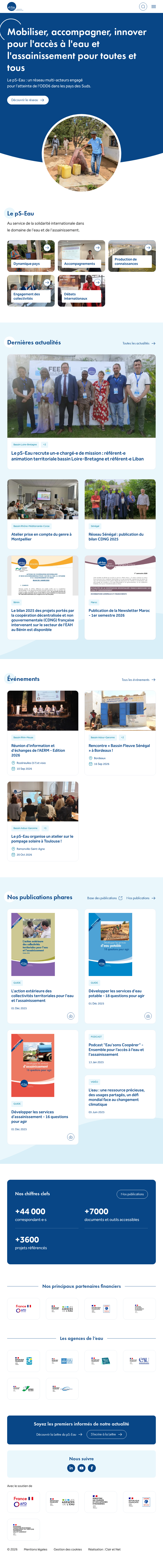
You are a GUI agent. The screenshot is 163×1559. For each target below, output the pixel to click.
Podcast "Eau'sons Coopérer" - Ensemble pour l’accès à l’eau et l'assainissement (116, 1050)
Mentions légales (35, 1549)
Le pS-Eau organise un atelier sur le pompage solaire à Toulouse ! (42, 839)
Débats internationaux (75, 296)
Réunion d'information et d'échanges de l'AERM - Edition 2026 (38, 751)
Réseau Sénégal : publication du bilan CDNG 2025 (116, 537)
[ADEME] (139, 1502)
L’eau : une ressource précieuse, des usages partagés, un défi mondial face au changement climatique (117, 1098)
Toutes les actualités (136, 343)
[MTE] (23, 1530)
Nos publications (137, 898)
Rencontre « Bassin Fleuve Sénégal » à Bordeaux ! (119, 748)
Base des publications (102, 898)
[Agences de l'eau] (62, 1502)
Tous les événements (135, 680)
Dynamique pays (27, 264)
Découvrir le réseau (24, 100)
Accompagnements (79, 264)
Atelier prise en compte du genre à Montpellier (41, 537)
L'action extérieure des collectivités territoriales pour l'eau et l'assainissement (42, 996)
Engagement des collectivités (27, 296)
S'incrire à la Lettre (103, 1434)
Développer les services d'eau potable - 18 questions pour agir (117, 994)
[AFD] (23, 1502)
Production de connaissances (126, 262)
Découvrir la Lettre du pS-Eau (56, 1434)
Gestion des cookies (68, 1549)
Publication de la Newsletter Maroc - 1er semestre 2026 (119, 613)
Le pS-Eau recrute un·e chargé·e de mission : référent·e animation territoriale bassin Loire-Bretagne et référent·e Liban (77, 456)
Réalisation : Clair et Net (104, 1549)
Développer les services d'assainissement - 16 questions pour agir (39, 1117)
